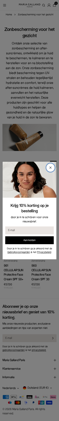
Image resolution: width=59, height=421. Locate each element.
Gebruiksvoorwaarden (18, 252)
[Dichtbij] (50, 168)
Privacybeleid (44, 252)
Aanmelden (29, 240)
